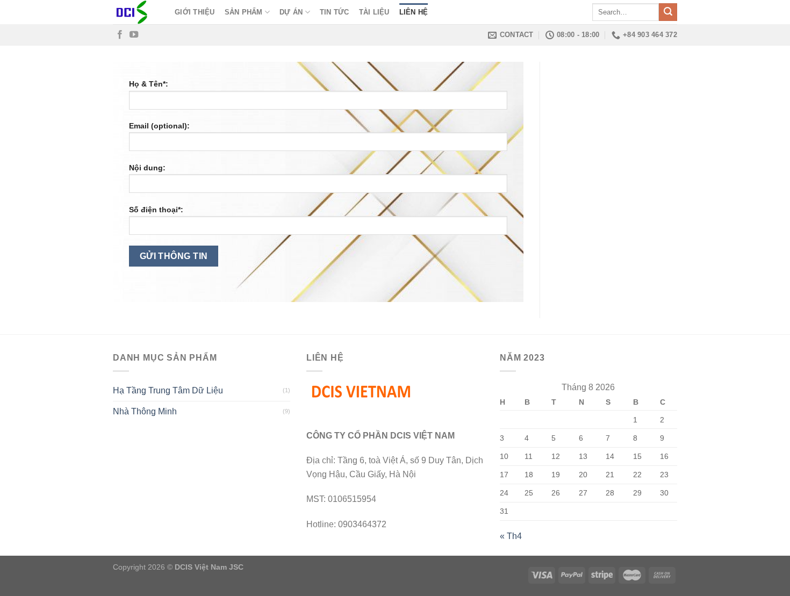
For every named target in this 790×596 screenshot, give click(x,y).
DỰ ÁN (291, 12)
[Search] (668, 12)
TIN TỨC (334, 12)
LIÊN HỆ (413, 12)
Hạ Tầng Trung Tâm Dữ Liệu (168, 390)
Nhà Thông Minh (145, 411)
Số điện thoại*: (156, 209)
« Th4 (511, 536)
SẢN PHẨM (244, 12)
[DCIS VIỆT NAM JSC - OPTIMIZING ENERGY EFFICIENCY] (136, 12)
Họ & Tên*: (148, 84)
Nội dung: (147, 167)
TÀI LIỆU (374, 12)
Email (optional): (159, 125)
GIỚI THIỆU (195, 12)
